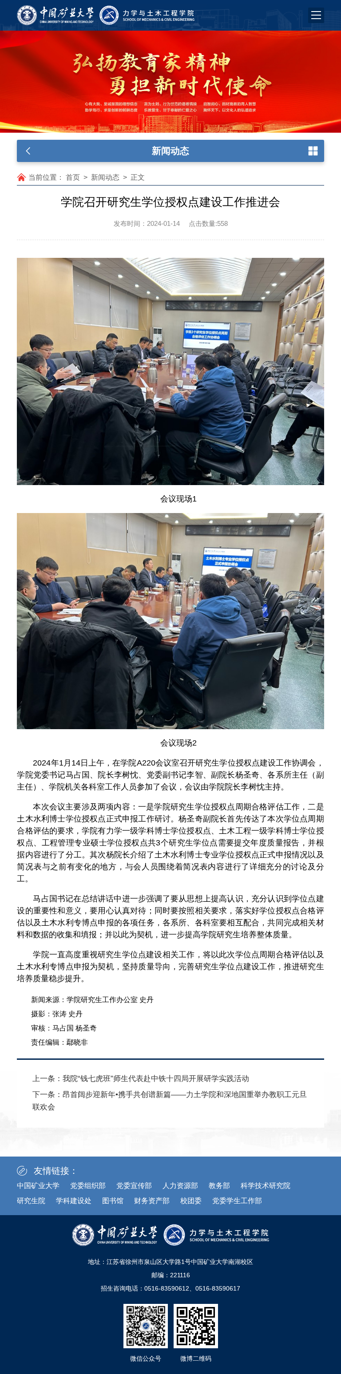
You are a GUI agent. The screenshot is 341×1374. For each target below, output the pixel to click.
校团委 (191, 1200)
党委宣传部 (134, 1185)
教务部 (219, 1185)
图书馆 (112, 1200)
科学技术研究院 (265, 1185)
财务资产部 (152, 1200)
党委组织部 (88, 1185)
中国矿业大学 (38, 1185)
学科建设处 (73, 1200)
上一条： (140, 1078)
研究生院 (31, 1200)
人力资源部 (180, 1185)
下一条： (169, 1100)
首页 (73, 177)
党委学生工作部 (237, 1200)
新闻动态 (105, 177)
